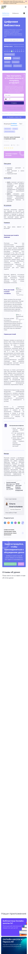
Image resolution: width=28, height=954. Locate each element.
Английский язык (9, 54)
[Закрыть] (26, 1)
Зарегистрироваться (10, 564)
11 (23, 50)
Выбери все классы (19, 46)
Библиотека (5, 13)
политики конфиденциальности (15, 109)
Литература (15, 62)
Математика (8, 65)
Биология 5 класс (9, 131)
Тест (20, 124)
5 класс (15, 128)
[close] (24, 74)
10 (21, 50)
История (7, 62)
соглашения (19, 107)
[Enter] (24, 13)
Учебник (14, 123)
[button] (6, 98)
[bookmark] (22, 139)
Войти (21, 564)
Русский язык (17, 65)
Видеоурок (7, 124)
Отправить (14, 103)
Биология (7, 58)
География (16, 58)
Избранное (15, 13)
